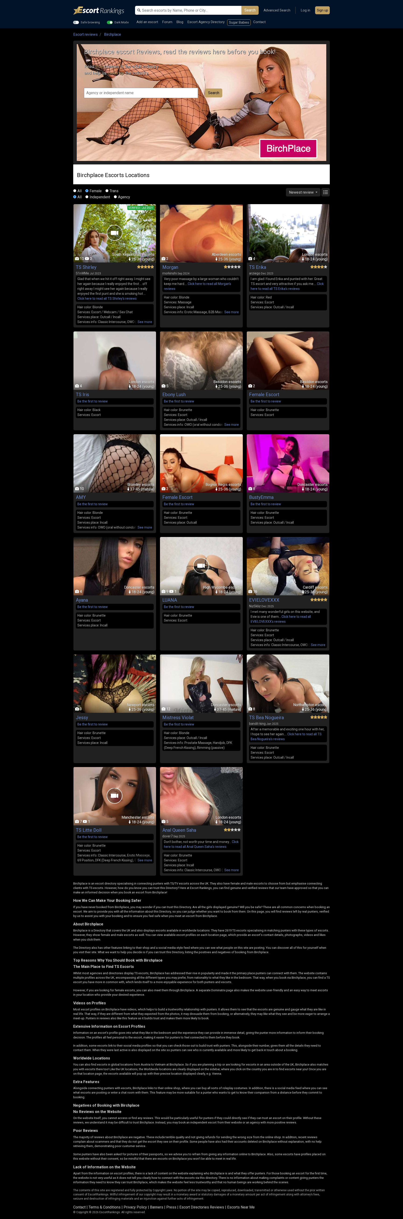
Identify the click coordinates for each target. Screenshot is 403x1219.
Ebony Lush (174, 394)
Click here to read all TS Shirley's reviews (107, 298)
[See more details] (145, 322)
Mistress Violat (178, 717)
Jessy (82, 717)
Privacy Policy (135, 1207)
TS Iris (82, 394)
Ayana (82, 600)
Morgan (170, 267)
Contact (259, 22)
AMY (81, 497)
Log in (305, 10)
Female (96, 191)
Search (250, 10)
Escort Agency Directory (206, 22)
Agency (124, 197)
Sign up (322, 10)
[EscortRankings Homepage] (102, 11)
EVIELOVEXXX (264, 600)
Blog (180, 22)
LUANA (169, 600)
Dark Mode (122, 22)
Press (171, 1207)
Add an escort (147, 22)
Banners (156, 1207)
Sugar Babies (239, 22)
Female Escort (264, 394)
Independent (100, 197)
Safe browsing (90, 22)
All (79, 191)
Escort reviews (85, 34)
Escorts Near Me (241, 1207)
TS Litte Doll (88, 830)
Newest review (302, 192)
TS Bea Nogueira (266, 717)
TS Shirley (86, 267)
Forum (167, 22)
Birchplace (112, 34)
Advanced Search (277, 10)
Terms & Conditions (105, 1207)
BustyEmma (261, 497)
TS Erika (257, 267)
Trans (114, 191)
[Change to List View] (325, 192)
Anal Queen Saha (179, 830)
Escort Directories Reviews (201, 1207)
